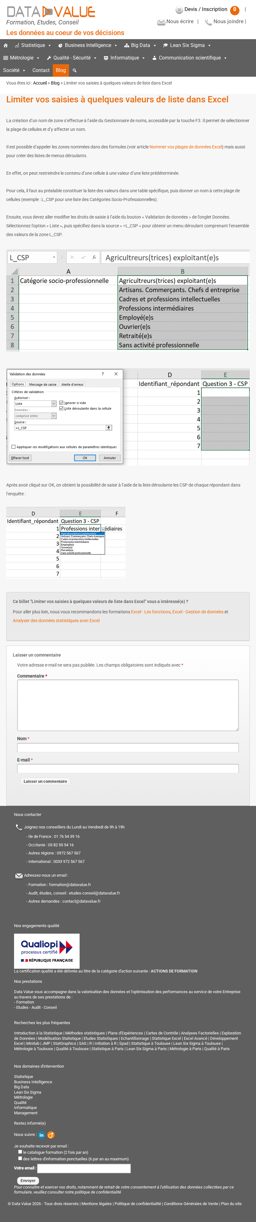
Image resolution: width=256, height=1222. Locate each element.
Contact (41, 70)
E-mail (23, 759)
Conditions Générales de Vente (191, 1203)
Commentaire (32, 675)
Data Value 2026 (27, 1203)
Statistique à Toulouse (150, 1043)
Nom (22, 738)
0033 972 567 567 (69, 861)
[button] (74, 70)
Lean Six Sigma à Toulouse (197, 1043)
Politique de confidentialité (138, 1203)
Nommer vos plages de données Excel (186, 146)
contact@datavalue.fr (81, 901)
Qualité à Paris (217, 1048)
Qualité (20, 1102)
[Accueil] (5, 45)
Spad (123, 1043)
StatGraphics (64, 1043)
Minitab (32, 1043)
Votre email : (25, 1168)
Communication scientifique (190, 58)
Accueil (40, 82)
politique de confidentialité (98, 1192)
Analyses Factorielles (200, 1033)
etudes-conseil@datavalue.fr (94, 893)
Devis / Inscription (210, 9)
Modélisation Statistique (59, 1038)
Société (11, 70)
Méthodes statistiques (85, 1033)
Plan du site (231, 1203)
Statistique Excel (166, 1038)
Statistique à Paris (107, 1048)
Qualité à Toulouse (72, 1048)
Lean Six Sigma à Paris (146, 1048)
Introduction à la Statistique (38, 1033)
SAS (82, 1043)
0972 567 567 (69, 853)
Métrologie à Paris (185, 1048)
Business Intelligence (88, 45)
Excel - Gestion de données (198, 611)
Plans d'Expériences (125, 1033)
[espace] (234, 58)
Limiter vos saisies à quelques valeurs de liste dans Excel (117, 99)
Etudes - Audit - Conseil (36, 1007)
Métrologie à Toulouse (33, 1048)
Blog (61, 70)
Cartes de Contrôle (162, 1033)
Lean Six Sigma (187, 45)
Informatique (125, 58)
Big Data (140, 45)
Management (25, 1113)
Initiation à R (105, 1043)
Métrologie (21, 58)
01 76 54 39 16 (67, 836)
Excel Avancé (195, 1038)
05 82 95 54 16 (61, 845)
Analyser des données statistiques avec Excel (56, 620)
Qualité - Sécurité (72, 58)
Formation (25, 1002)
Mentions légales (96, 1203)
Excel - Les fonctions (150, 611)
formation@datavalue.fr (70, 884)
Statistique (33, 45)
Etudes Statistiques (101, 1038)
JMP (46, 1043)
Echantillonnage (135, 1038)
